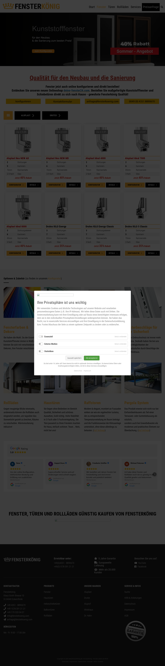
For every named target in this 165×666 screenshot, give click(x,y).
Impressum (87, 371)
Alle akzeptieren (92, 358)
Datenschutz (78, 371)
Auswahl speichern (74, 358)
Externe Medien (50, 344)
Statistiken (48, 351)
